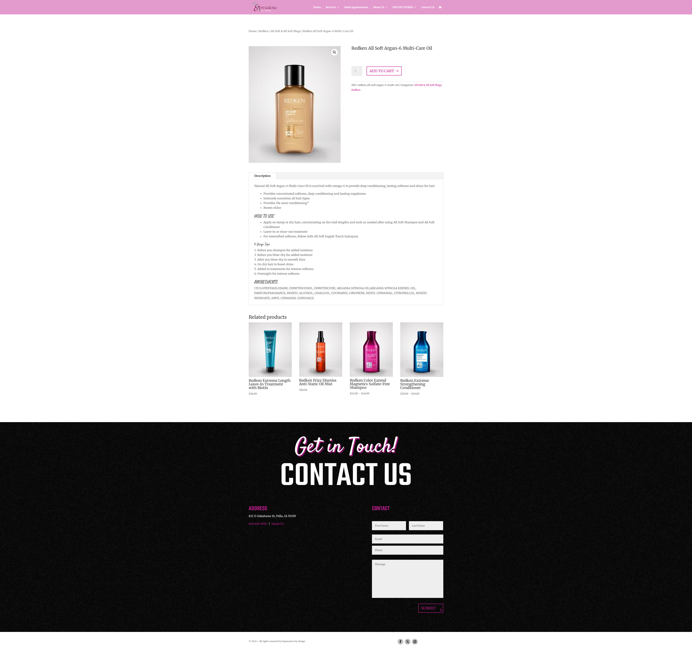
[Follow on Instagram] (415, 642)
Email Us (277, 523)
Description (262, 176)
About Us (378, 7)
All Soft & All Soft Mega (286, 31)
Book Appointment (356, 7)
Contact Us (428, 7)
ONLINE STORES (402, 7)
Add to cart (381, 71)
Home (317, 7)
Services (331, 7)
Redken (264, 31)
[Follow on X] (408, 642)
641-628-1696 (258, 523)
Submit (428, 608)
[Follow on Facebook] (400, 642)
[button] (334, 52)
